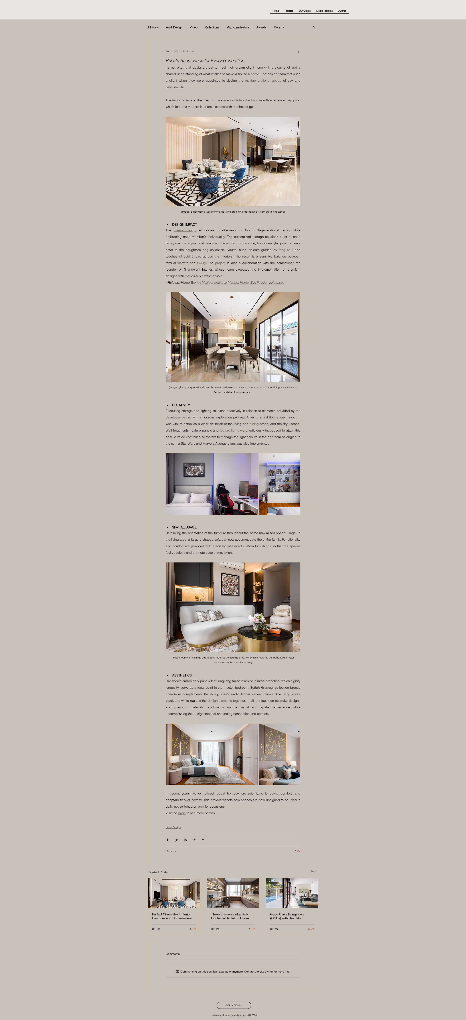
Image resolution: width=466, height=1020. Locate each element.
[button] (314, 27)
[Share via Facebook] (167, 840)
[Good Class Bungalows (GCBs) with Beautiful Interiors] (292, 893)
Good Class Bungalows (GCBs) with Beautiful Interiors (287, 916)
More (277, 27)
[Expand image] (212, 484)
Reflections (212, 27)
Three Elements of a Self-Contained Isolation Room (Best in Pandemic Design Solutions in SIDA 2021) (230, 916)
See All (315, 871)
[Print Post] (203, 840)
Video (194, 27)
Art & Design (174, 27)
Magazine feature (238, 27)
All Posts (153, 27)
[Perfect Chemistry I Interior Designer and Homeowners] (174, 893)
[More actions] (298, 51)
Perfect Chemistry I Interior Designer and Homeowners (172, 916)
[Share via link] (194, 840)
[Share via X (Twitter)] (176, 840)
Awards (261, 27)
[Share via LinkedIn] (185, 840)
